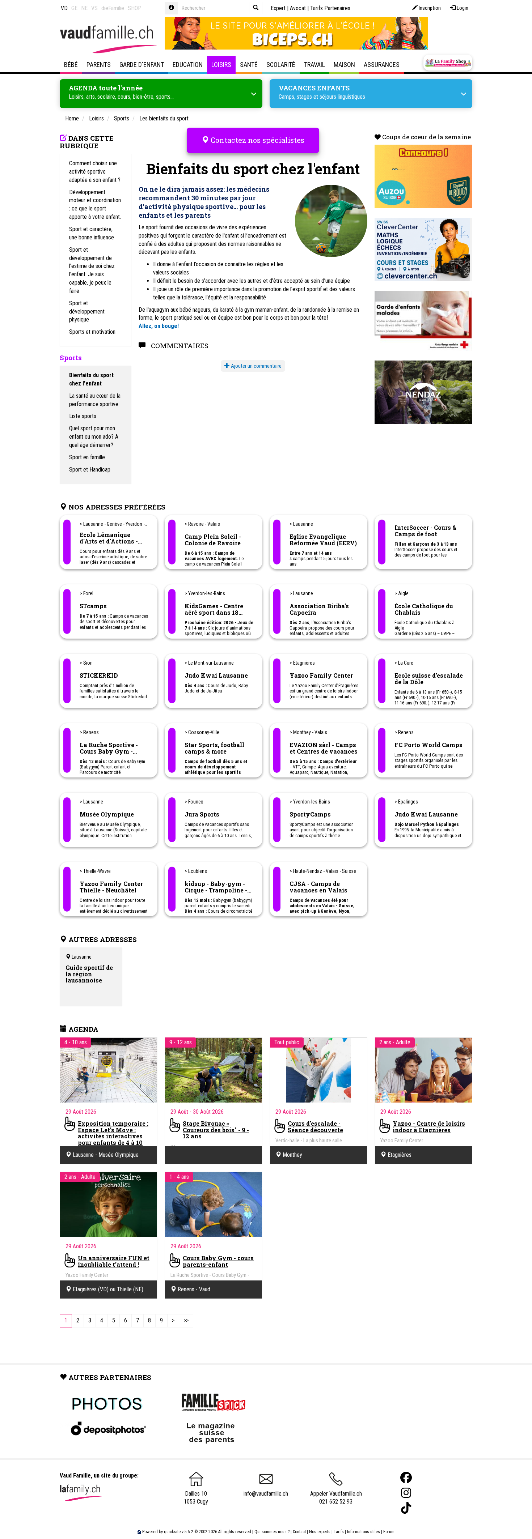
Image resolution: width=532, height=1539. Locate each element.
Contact (299, 1531)
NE (84, 8)
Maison (344, 64)
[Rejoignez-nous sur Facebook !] (406, 1477)
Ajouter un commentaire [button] (256, 366)
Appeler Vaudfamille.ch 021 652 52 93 (336, 1497)
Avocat (298, 8)
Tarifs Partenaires (330, 8)
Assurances (382, 64)
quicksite (172, 1531)
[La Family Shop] (447, 63)
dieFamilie (112, 8)
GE (74, 8)
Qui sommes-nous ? (272, 1531)
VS (94, 8)
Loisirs (221, 64)
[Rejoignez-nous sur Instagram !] (406, 1492)
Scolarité (280, 64)
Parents (98, 64)
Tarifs (339, 1531)
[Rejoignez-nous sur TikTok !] (406, 1508)
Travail (314, 64)
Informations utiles (363, 1531)
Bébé (71, 64)
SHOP (135, 8)
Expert (278, 8)
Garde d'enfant (141, 64)
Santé (249, 64)
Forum (388, 1531)
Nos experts (319, 1531)
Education (188, 64)
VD (64, 8)
